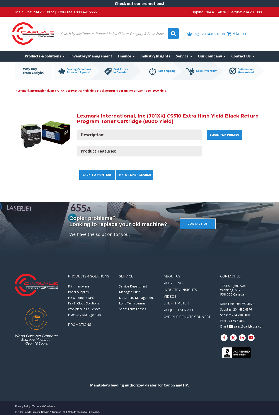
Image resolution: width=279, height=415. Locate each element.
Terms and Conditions (43, 406)
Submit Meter (176, 303)
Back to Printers (97, 175)
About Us (172, 276)
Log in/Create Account (209, 34)
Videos (170, 297)
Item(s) (239, 33)
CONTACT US (197, 224)
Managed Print (129, 292)
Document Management (136, 298)
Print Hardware (78, 286)
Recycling (173, 283)
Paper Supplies (78, 292)
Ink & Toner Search (134, 175)
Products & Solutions (88, 276)
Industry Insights (180, 290)
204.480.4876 (215, 12)
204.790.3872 (43, 12)
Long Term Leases (132, 303)
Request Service (179, 310)
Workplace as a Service (84, 309)
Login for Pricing (224, 135)
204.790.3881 (253, 12)
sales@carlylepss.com (248, 326)
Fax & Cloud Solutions (83, 303)
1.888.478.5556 (85, 12)
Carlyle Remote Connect (187, 317)
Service (126, 276)
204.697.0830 (236, 321)
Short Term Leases (132, 309)
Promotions (79, 325)
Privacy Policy (22, 406)
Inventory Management (84, 315)
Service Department (133, 286)
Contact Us (230, 276)
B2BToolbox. (94, 412)
